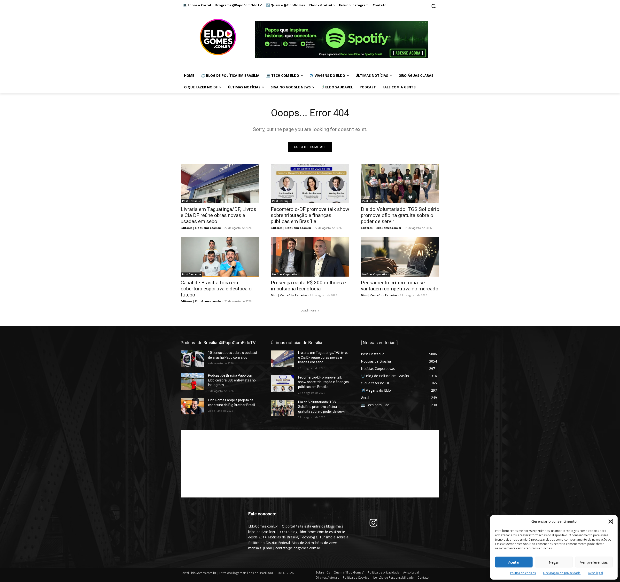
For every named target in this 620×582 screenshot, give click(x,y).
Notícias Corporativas (285, 274)
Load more (308, 310)
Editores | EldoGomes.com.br (201, 228)
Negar (554, 562)
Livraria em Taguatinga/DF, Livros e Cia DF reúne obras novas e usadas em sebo (218, 215)
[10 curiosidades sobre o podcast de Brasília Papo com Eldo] (192, 358)
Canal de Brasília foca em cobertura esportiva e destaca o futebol (216, 289)
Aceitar (514, 562)
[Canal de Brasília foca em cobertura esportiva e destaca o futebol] (220, 257)
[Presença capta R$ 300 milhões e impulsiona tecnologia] (310, 257)
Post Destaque (191, 201)
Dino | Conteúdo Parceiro (289, 295)
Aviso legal (595, 573)
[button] (610, 521)
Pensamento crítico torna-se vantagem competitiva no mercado (399, 286)
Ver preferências (594, 562)
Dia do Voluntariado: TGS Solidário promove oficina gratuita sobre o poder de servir (400, 215)
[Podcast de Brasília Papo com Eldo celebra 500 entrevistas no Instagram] (192, 381)
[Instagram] (373, 523)
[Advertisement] (310, 463)
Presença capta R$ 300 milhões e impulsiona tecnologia (308, 286)
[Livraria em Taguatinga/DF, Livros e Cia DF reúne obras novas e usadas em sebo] (220, 183)
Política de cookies (523, 573)
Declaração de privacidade (562, 573)
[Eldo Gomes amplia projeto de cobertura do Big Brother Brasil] (192, 406)
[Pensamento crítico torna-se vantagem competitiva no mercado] (400, 257)
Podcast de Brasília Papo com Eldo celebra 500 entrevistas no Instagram (232, 380)
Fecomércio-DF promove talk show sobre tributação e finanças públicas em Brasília (310, 215)
